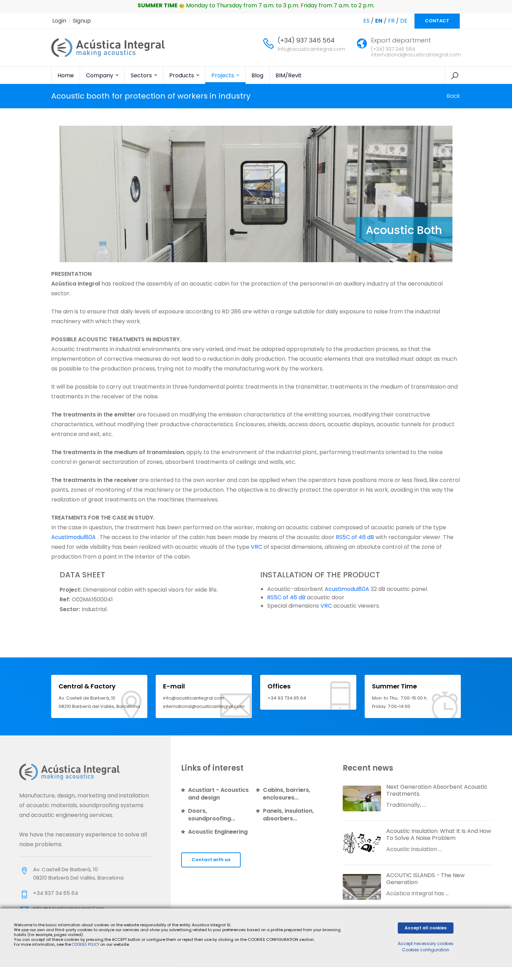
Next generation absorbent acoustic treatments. (437, 790)
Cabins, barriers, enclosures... (286, 794)
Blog (257, 75)
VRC (256, 547)
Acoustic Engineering (218, 832)
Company (100, 75)
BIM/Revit (289, 75)
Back (453, 96)
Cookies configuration (425, 950)
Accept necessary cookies (425, 943)
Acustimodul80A (73, 537)
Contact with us (211, 859)
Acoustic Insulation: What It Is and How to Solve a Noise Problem (438, 834)
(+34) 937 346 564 (306, 40)
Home (65, 75)
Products (182, 75)
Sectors (142, 75)
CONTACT (437, 20)
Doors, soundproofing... (211, 814)
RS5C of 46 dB (355, 537)
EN (378, 21)
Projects (223, 75)
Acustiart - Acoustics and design (218, 794)
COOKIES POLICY (86, 944)
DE (404, 21)
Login (59, 21)
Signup (82, 21)
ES (366, 21)
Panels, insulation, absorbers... (288, 814)
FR (391, 21)
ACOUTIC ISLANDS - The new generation (425, 878)
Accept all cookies (426, 928)
